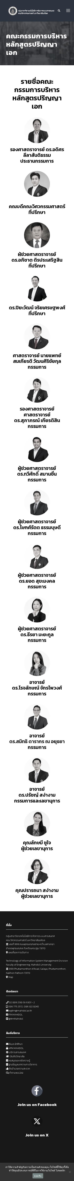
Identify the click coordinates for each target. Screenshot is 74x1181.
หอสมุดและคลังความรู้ (19, 1060)
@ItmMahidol (16, 1019)
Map (10, 977)
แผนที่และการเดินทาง (18, 952)
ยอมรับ (37, 1175)
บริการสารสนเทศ (17, 1052)
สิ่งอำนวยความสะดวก (19, 1068)
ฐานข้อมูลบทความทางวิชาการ (22, 1064)
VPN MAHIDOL (16, 1048)
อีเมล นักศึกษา (15, 1044)
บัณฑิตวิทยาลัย (17, 1056)
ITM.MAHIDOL (16, 1014)
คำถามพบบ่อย (16, 1073)
